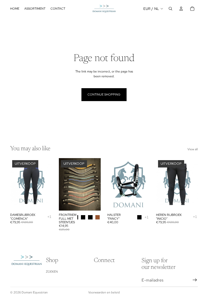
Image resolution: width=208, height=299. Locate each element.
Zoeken (52, 271)
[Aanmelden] (194, 280)
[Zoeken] (170, 8)
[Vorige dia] (15, 184)
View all (192, 149)
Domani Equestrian (35, 292)
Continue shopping (104, 94)
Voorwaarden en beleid (104, 292)
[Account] (181, 8)
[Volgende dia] (46, 184)
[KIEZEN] (44, 202)
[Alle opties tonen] (49, 216)
